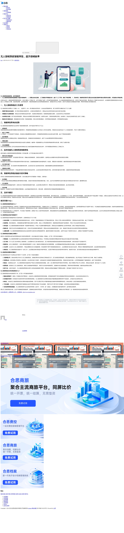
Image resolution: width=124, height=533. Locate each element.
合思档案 (5, 499)
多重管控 (8, 16)
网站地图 (34, 508)
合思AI (5, 504)
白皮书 (8, 27)
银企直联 (8, 9)
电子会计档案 (6, 18)
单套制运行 (9, 19)
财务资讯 (17, 60)
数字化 (26, 494)
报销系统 (5, 10)
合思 (55, 508)
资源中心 (5, 24)
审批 (9, 494)
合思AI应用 (6, 505)
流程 (7, 494)
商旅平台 (5, 13)
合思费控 (5, 496)
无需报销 (8, 12)
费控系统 (5, 6)
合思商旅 (5, 498)
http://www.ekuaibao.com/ (29, 292)
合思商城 (5, 502)
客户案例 (5, 23)
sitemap (30, 508)
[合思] (4, 3)
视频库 (8, 26)
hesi (1, 60)
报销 (2, 494)
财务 (23, 494)
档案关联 (8, 21)
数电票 (8, 7)
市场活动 (8, 29)
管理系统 (13, 494)
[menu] (1, 1)
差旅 (4, 494)
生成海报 (24, 330)
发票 (17, 494)
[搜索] (47, 47)
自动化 (20, 494)
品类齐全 (8, 15)
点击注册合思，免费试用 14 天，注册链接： (12, 292)
